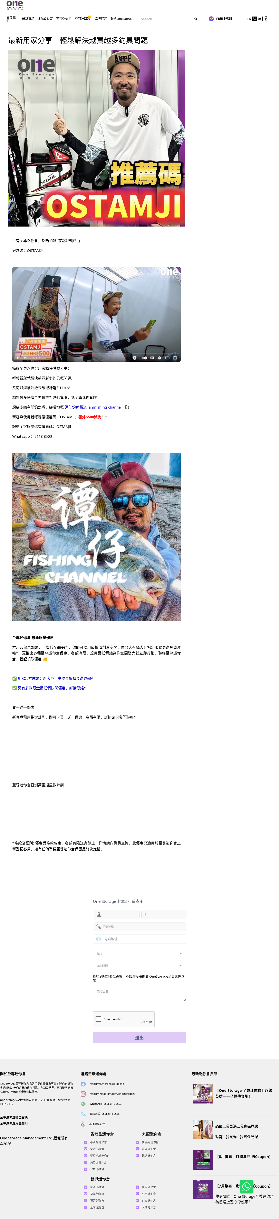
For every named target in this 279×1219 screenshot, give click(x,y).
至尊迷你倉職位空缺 (14, 1117)
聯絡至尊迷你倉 (93, 1073)
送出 (139, 1037)
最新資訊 (28, 18)
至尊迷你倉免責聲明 (14, 1123)
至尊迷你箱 (63, 18)
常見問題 (101, 18)
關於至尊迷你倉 (13, 1073)
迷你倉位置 (45, 18)
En (249, 19)
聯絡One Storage (122, 18)
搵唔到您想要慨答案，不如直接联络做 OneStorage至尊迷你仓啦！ (138, 978)
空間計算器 (82, 18)
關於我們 (11, 19)
